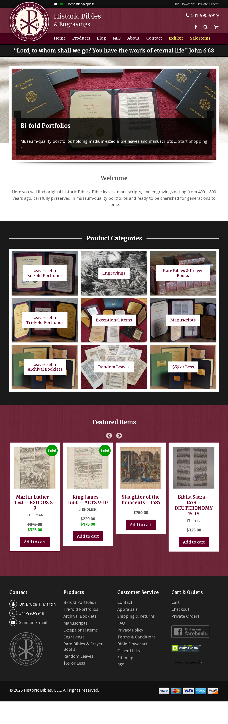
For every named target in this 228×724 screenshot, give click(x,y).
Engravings (74, 637)
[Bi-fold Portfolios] (114, 114)
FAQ (117, 38)
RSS (120, 664)
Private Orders (208, 4)
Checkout (180, 609)
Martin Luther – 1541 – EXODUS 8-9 (34, 502)
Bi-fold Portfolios (79, 602)
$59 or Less (74, 663)
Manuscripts (75, 623)
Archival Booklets (80, 616)
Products (81, 38)
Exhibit (176, 38)
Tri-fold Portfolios (80, 609)
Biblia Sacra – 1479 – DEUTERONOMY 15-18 (194, 505)
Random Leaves (78, 656)
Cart (175, 602)
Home (60, 38)
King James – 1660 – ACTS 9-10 (88, 499)
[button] (17, 114)
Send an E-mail (33, 622)
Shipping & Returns (136, 616)
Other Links (128, 650)
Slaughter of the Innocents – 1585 (140, 499)
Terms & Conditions (136, 637)
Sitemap (125, 657)
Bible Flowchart (183, 4)
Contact (154, 38)
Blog (101, 38)
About (133, 38)
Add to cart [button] (35, 541)
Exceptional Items (80, 630)
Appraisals (127, 609)
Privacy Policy (130, 630)
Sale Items (200, 38)
